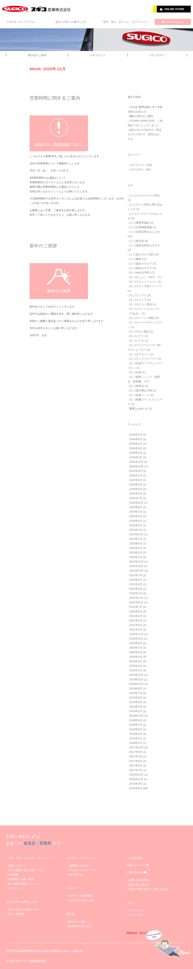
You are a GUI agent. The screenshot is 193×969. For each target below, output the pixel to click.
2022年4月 (135, 584)
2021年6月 (135, 611)
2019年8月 (135, 688)
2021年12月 (136, 597)
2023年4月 (135, 547)
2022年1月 (135, 593)
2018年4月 (135, 733)
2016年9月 (135, 783)
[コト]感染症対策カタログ (144, 245)
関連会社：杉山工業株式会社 (144, 932)
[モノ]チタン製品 (139, 331)
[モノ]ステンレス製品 (142, 317)
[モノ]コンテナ (138, 295)
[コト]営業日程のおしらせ (144, 231)
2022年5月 (135, 579)
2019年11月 (136, 679)
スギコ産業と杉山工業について (26, 870)
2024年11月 (136, 502)
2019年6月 (135, 697)
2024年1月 (135, 529)
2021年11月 (136, 602)
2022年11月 (136, 566)
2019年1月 (135, 711)
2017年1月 (135, 770)
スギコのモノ (157, 55)
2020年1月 (135, 670)
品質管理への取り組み (21, 879)
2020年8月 (135, 643)
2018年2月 (135, 738)
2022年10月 (136, 570)
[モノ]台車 (135, 372)
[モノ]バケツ (136, 336)
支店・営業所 (16, 913)
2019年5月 (135, 702)
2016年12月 (136, 774)
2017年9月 (135, 751)
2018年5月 (135, 729)
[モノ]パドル (136, 340)
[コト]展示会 (136, 240)
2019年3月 (135, 706)
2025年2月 (135, 493)
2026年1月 (135, 457)
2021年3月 (135, 620)
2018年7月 (135, 724)
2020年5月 (135, 656)
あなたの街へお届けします (71, 21)
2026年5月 (135, 443)
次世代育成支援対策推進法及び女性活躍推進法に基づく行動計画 (44, 950)
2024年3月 (135, 525)
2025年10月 (136, 466)
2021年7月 (135, 606)
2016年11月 (136, 779)
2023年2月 (135, 552)
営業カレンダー (136, 865)
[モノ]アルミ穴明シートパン (145, 286)
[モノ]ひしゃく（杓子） (143, 277)
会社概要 (13, 874)
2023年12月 (136, 534)
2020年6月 (135, 652)
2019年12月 (136, 674)
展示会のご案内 (37, 55)
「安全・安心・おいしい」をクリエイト (124, 21)
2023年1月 (135, 557)
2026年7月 (135, 434)
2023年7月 (135, 538)
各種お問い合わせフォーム (45, 191)
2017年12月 (136, 747)
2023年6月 (135, 543)
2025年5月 (135, 484)
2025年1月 (135, 498)
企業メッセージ (17, 865)
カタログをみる (174, 21)
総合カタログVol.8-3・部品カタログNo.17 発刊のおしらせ (144, 134)
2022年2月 (135, 588)
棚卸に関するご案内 (141, 116)
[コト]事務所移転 (139, 222)
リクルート (14, 888)
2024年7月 (135, 511)
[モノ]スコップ (138, 299)
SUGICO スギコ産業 (37, 9)
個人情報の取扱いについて (23, 883)
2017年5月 (135, 761)
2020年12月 (136, 634)
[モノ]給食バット (139, 394)
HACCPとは (75, 874)
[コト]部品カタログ (140, 268)
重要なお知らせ (138, 408)
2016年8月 (135, 788)
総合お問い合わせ (138, 884)
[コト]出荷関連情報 (140, 227)
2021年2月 (135, 625)
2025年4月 (135, 489)
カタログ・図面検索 (80, 895)
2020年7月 (135, 647)
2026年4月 (135, 448)
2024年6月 (135, 516)
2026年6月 (135, 439)
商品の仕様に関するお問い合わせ (148, 889)
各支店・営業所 (37, 843)
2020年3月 (135, 665)
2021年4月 (135, 615)
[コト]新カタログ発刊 (142, 254)
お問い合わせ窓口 (138, 880)
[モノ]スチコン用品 (140, 304)
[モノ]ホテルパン (139, 354)
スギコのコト (98, 55)
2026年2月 (135, 452)
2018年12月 (136, 715)
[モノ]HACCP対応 (139, 272)
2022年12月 (136, 561)
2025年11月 (136, 461)
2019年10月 (136, 683)
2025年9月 (135, 470)
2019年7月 (135, 693)
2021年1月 (135, 629)
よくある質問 (134, 857)
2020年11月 (136, 638)
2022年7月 (135, 575)
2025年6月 (135, 479)
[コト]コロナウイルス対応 (144, 195)
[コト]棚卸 (135, 258)
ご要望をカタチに (78, 865)
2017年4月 (135, 765)
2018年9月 (135, 720)
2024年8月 (135, 507)
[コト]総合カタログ (140, 263)
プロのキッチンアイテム (20, 21)
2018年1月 (135, 742)
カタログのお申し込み (81, 900)
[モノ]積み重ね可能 (140, 390)
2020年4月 (135, 661)
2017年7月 (135, 756)
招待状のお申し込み (80, 926)
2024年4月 (135, 520)
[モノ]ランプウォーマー (143, 358)
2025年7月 (135, 475)
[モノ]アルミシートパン (143, 281)
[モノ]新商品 (136, 385)
